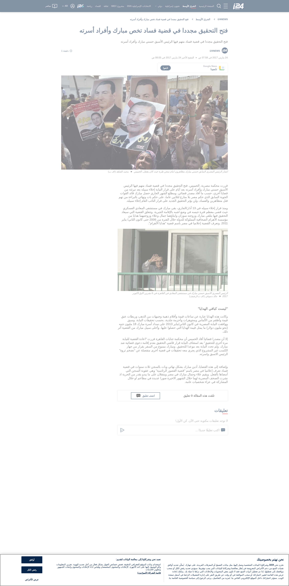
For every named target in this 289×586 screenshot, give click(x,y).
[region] (144, 570)
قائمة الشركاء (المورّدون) (149, 573)
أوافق (31, 559)
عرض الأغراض (32, 579)
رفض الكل (32, 570)
